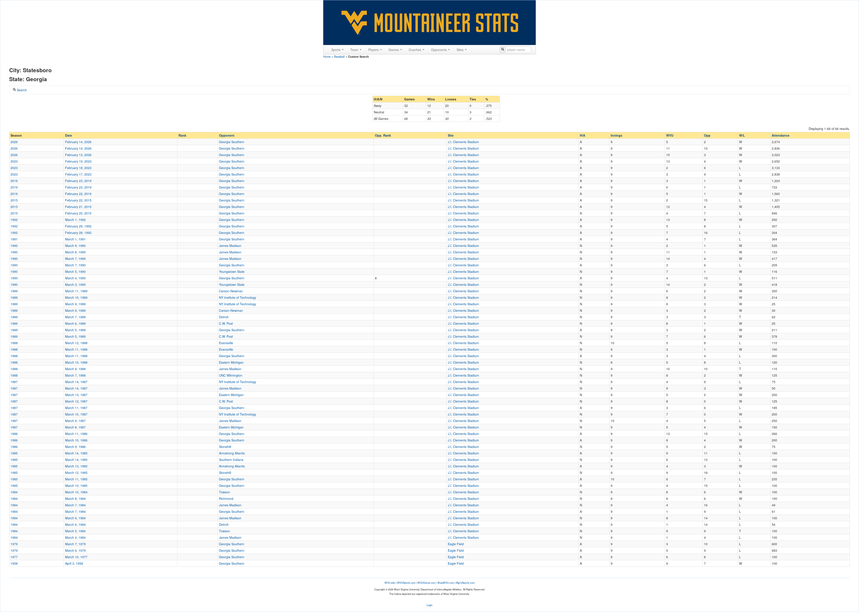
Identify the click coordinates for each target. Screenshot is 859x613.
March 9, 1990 (75, 245)
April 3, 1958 (74, 563)
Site (451, 135)
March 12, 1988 (76, 343)
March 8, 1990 (75, 252)
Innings (616, 135)
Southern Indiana (231, 459)
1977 (14, 557)
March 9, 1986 (75, 446)
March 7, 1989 (75, 317)
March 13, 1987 (76, 394)
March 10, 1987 (76, 414)
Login (429, 605)
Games (394, 49)
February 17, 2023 (78, 174)
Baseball (339, 57)
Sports (336, 49)
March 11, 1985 (76, 479)
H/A (582, 135)
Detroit (223, 317)
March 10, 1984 (76, 492)
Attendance (780, 135)
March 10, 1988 (76, 362)
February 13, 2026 (78, 155)
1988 (14, 343)
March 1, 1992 (75, 219)
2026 (14, 142)
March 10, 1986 (76, 440)
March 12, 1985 (76, 472)
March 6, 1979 (75, 550)
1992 (14, 219)
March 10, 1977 (76, 557)
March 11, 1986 (76, 433)
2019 (14, 180)
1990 (14, 245)
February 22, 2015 (78, 200)
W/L (742, 135)
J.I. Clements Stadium (463, 142)
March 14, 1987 (76, 382)
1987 (14, 382)
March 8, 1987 (75, 427)
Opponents (439, 49)
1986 (14, 433)
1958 (14, 563)
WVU (669, 135)
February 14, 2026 (78, 142)
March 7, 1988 (75, 375)
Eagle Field (456, 544)
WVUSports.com (406, 582)
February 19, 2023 (78, 161)
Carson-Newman (231, 291)
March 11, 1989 (76, 291)
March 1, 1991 (75, 239)
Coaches (415, 49)
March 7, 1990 (75, 258)
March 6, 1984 (75, 518)
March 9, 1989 (75, 304)
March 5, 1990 (75, 271)
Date (68, 135)
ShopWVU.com (445, 582)
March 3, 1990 (75, 284)
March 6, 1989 (75, 323)
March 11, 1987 (76, 407)
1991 (14, 239)
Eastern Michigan (231, 362)
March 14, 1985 (76, 453)
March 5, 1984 (75, 531)
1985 (14, 453)
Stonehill (225, 446)
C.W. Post (226, 323)
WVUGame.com (426, 582)
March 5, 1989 (75, 330)
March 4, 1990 (75, 278)
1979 (14, 544)
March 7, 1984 (75, 505)
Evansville (226, 343)
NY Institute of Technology (237, 297)
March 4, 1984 (75, 537)
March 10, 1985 (76, 485)
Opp (707, 135)
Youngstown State (232, 271)
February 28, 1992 (78, 232)
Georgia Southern (231, 142)
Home (327, 57)
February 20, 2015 (78, 213)
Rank (182, 135)
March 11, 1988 (76, 349)
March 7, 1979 (75, 544)
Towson (224, 492)
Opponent (226, 135)
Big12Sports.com (465, 582)
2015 (14, 200)
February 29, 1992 (78, 226)
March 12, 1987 (76, 401)
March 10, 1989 (76, 297)
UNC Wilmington (230, 375)
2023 (14, 161)
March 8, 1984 (75, 498)
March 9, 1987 (75, 420)
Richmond (226, 498)
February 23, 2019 (78, 180)
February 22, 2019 (78, 193)
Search (21, 90)
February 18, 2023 (78, 167)
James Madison (230, 245)
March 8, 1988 (75, 369)
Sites (460, 49)
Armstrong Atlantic (232, 453)
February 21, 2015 (78, 206)
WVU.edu (390, 582)
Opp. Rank (383, 135)
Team (354, 49)
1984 (14, 492)
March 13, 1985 (76, 466)
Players (374, 49)
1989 (14, 291)
